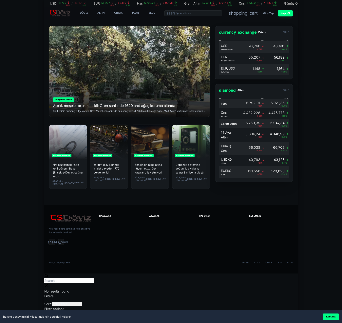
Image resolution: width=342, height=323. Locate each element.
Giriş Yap (268, 13)
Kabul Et (331, 316)
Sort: (48, 304)
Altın (257, 263)
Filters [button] (48, 298)
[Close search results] (46, 285)
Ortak (268, 263)
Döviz (245, 263)
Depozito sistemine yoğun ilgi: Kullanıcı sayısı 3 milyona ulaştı (189, 168)
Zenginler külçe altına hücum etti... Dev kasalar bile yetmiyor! (148, 168)
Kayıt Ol (285, 13)
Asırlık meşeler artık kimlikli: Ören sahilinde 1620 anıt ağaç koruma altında (114, 106)
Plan (280, 263)
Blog (290, 263)
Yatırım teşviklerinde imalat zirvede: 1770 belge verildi (106, 168)
